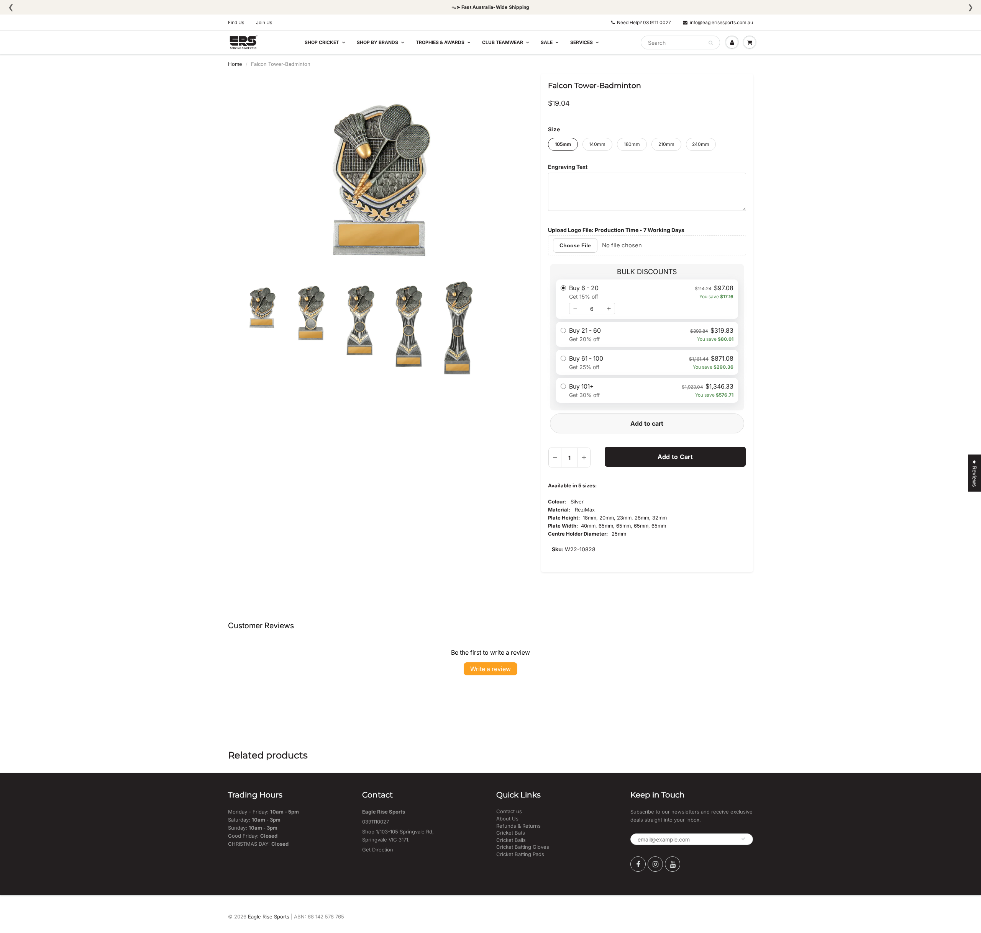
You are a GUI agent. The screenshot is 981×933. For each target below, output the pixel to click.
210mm (666, 144)
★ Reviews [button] (974, 473)
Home (235, 64)
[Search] (710, 43)
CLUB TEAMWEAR (502, 42)
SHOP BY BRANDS (377, 42)
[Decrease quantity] (575, 308)
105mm (563, 144)
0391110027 (375, 822)
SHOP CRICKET (322, 42)
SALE (547, 42)
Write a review (490, 669)
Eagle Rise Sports (268, 916)
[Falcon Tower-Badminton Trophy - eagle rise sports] (378, 178)
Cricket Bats (510, 833)
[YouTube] (672, 864)
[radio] (647, 299)
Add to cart (646, 423)
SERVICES (581, 42)
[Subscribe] (743, 839)
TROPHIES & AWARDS (440, 42)
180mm (632, 144)
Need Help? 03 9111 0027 (644, 22)
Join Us (264, 22)
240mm (700, 144)
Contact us (509, 811)
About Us (507, 818)
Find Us (236, 22)
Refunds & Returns (518, 826)
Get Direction (377, 849)
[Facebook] (638, 864)
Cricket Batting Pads (520, 854)
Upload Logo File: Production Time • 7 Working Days (616, 230)
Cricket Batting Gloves (522, 847)
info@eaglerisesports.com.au (721, 22)
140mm (597, 144)
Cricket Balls (511, 840)
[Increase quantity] (609, 308)
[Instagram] (655, 864)
